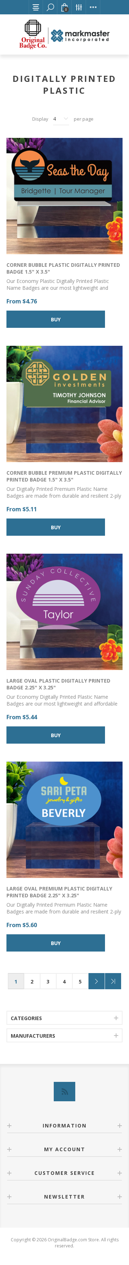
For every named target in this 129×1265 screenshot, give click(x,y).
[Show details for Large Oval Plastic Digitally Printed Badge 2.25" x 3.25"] (64, 612)
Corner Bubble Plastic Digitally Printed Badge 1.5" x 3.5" (63, 268)
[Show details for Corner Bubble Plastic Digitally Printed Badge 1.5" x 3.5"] (64, 196)
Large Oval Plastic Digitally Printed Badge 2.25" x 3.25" (58, 684)
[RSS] (64, 1091)
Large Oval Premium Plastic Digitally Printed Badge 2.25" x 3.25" (59, 892)
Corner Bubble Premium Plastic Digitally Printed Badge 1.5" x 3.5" (64, 476)
